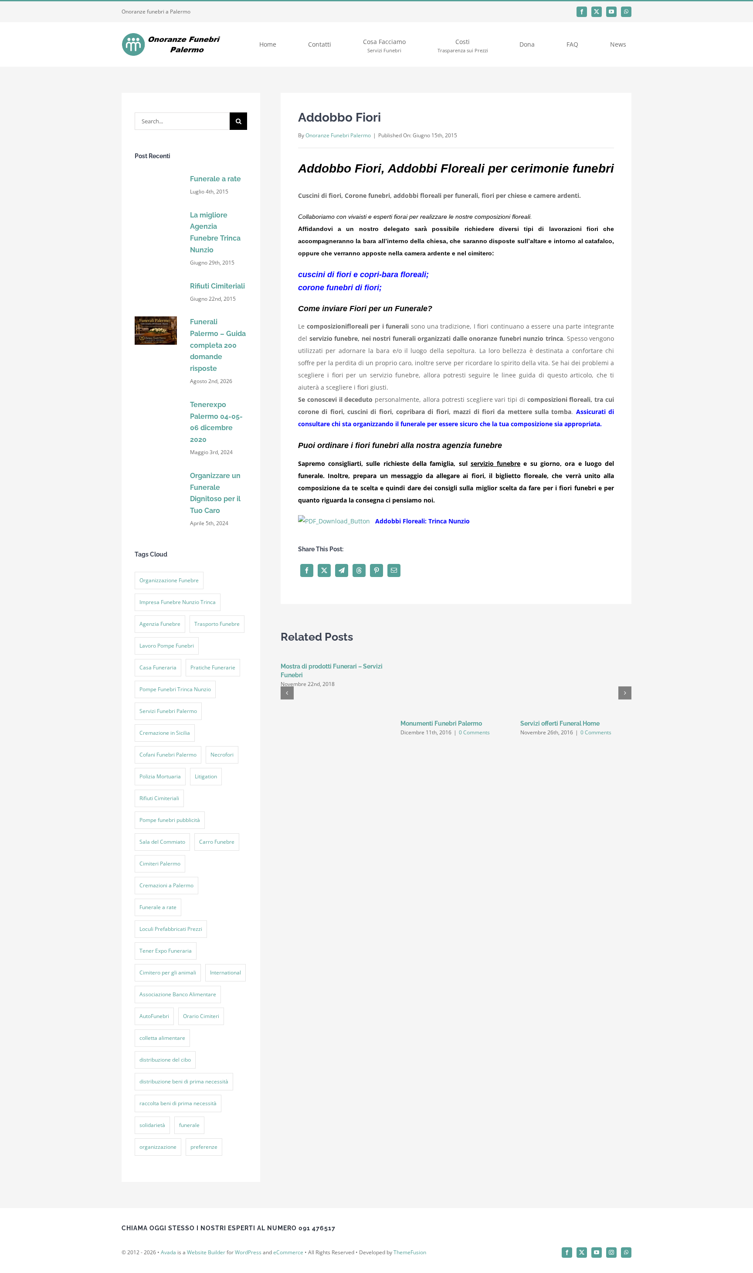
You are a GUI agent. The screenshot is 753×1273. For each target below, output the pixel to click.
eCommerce (288, 1252)
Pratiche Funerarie (212, 667)
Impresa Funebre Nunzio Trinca (177, 602)
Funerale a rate (215, 179)
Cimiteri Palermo (159, 863)
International (225, 972)
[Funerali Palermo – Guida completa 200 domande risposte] (156, 319)
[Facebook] (306, 570)
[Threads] (359, 570)
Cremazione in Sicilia (164, 733)
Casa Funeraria (157, 667)
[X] (324, 570)
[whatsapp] (626, 12)
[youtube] (611, 12)
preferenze (203, 1147)
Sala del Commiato (162, 841)
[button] (287, 692)
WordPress (248, 1252)
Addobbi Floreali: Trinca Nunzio (422, 521)
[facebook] (582, 12)
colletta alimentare (162, 1038)
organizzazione (157, 1147)
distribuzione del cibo (165, 1059)
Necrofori (222, 754)
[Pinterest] (376, 570)
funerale (189, 1125)
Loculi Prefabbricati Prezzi (170, 929)
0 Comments (474, 732)
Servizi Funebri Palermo (168, 711)
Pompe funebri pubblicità (169, 820)
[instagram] (611, 1252)
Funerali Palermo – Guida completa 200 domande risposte (218, 345)
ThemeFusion (409, 1252)
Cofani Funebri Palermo (168, 754)
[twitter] (596, 12)
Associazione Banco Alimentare (177, 994)
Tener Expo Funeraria (165, 950)
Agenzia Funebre (159, 624)
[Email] (394, 570)
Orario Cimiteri (201, 1016)
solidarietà (152, 1125)
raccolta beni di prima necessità (178, 1103)
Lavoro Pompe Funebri (166, 645)
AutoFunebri (154, 1016)
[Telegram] (341, 570)
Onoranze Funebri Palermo (338, 135)
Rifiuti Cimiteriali (217, 286)
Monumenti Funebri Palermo (441, 723)
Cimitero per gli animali (167, 972)
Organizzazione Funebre (169, 580)
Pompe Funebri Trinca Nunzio (175, 689)
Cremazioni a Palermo (166, 885)
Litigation (206, 776)
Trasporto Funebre (217, 624)
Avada (168, 1252)
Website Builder (206, 1252)
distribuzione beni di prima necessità (183, 1081)
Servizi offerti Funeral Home (560, 723)
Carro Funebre (216, 841)
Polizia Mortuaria (160, 776)
